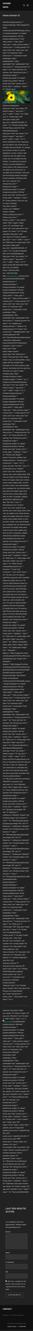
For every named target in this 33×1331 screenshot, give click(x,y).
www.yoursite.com (13, 276)
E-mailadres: (10, 1262)
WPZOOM (22, 1326)
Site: (7, 1272)
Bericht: (8, 1232)
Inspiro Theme (11, 1326)
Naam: (8, 1253)
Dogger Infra (7, 5)
